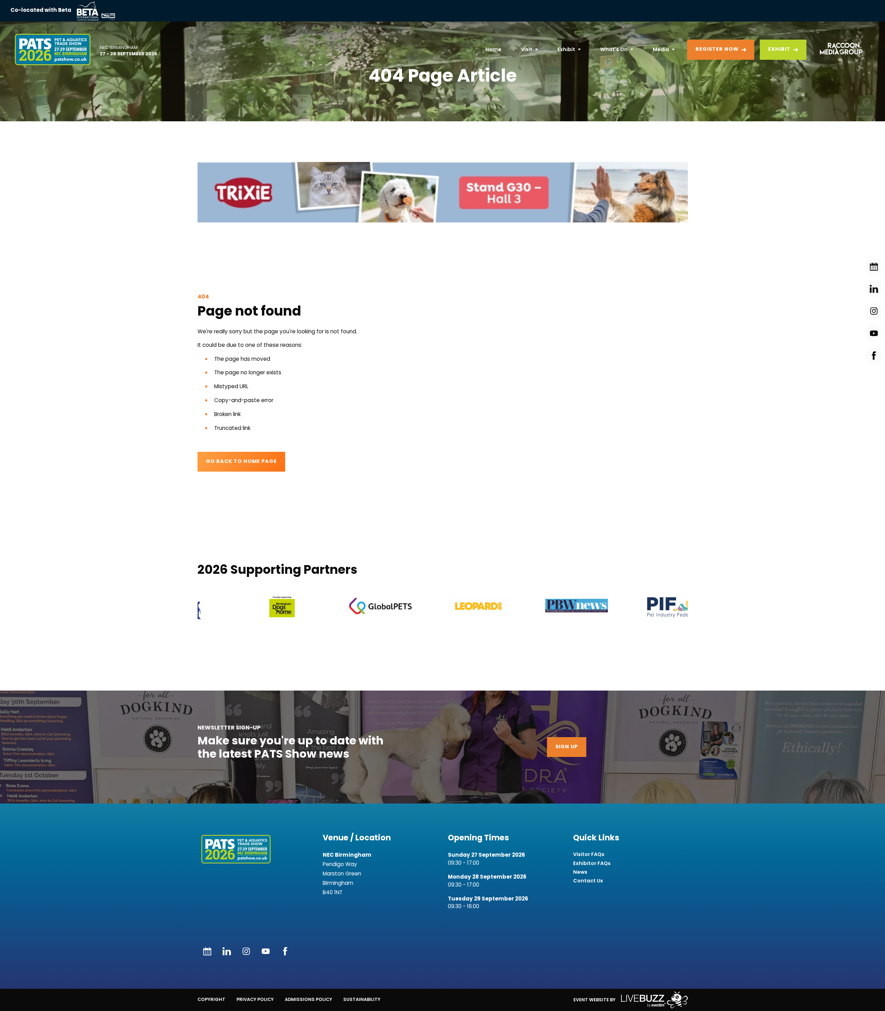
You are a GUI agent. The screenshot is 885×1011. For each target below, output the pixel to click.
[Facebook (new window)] (285, 951)
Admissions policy (308, 999)
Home (493, 49)
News (580, 872)
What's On (614, 49)
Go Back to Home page (241, 461)
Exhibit (566, 49)
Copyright (211, 999)
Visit (526, 49)
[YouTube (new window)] (266, 951)
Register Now (717, 49)
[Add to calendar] (207, 951)
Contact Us (588, 881)
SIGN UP (566, 747)
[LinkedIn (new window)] (227, 951)
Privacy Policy (255, 999)
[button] (443, 192)
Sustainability (361, 999)
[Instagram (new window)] (246, 951)
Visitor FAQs (588, 854)
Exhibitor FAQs (592, 863)
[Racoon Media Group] (838, 50)
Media (661, 49)
